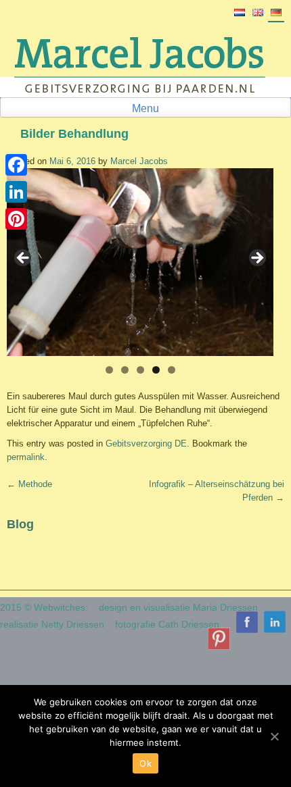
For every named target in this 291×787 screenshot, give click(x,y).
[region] (140, 262)
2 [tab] (125, 370)
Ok (145, 763)
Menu (145, 108)
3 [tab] (140, 370)
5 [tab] (171, 370)
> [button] (256, 259)
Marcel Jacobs (139, 161)
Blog (20, 524)
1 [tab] (109, 370)
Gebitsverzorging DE (146, 443)
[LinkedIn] (16, 191)
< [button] (24, 259)
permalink (26, 457)
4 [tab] (156, 370)
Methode (29, 484)
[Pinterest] (16, 218)
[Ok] (274, 736)
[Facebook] (16, 164)
